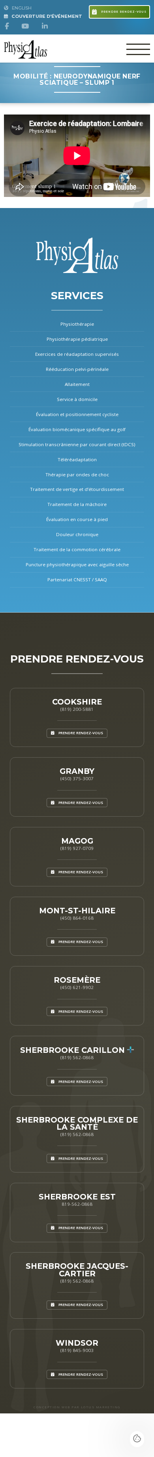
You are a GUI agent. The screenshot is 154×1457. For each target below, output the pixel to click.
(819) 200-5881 (77, 709)
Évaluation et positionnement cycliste (77, 414)
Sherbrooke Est (77, 1196)
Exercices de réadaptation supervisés (77, 354)
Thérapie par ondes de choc (77, 474)
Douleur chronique (77, 534)
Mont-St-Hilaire (77, 910)
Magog (77, 841)
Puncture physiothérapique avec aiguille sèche (77, 564)
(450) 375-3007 (77, 778)
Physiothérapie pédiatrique (77, 339)
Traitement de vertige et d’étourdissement (77, 489)
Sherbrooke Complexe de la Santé (77, 1123)
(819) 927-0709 (77, 848)
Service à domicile (77, 399)
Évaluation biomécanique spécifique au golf (77, 429)
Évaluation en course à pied (77, 519)
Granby (77, 771)
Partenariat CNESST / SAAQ (77, 579)
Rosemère (77, 980)
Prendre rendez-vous (123, 11)
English (21, 8)
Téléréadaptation (77, 459)
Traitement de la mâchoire (77, 504)
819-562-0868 (77, 1204)
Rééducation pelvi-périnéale (77, 369)
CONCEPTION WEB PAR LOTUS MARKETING (77, 1407)
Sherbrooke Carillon (73, 1050)
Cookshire (77, 702)
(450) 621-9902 (77, 987)
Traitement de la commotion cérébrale (77, 549)
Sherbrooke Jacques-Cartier (77, 1269)
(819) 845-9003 (77, 1350)
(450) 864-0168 (77, 918)
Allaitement (77, 384)
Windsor (77, 1343)
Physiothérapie (77, 324)
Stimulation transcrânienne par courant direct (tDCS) (77, 444)
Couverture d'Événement (46, 16)
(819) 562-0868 (77, 1057)
